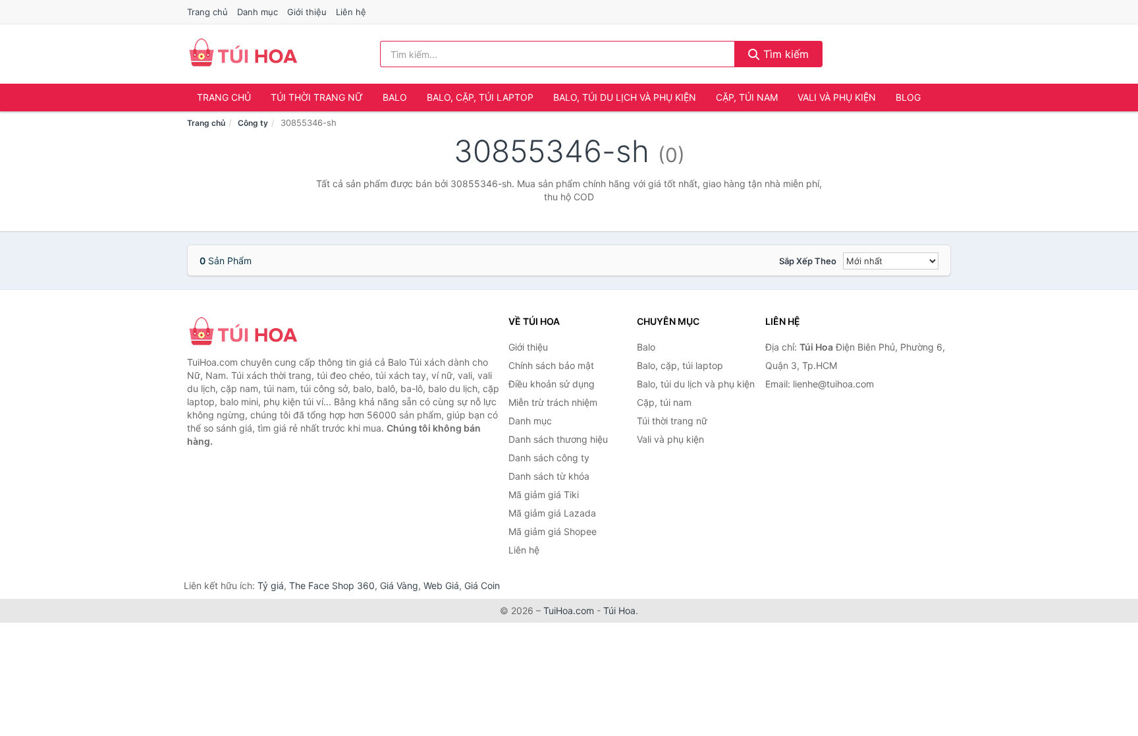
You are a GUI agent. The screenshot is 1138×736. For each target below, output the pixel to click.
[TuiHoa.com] (243, 54)
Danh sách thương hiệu (558, 439)
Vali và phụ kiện (837, 97)
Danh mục (257, 12)
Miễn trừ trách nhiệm (552, 402)
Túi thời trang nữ (317, 97)
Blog (908, 97)
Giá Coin (482, 585)
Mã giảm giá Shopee (552, 531)
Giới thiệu (307, 12)
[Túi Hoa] (253, 332)
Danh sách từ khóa (548, 476)
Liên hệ (351, 12)
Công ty (253, 123)
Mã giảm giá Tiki (543, 494)
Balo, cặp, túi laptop (480, 97)
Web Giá (441, 585)
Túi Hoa (619, 610)
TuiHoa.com (568, 610)
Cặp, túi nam (747, 97)
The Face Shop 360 (332, 585)
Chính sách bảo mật (551, 365)
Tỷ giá (270, 585)
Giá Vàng (399, 585)
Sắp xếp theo (807, 261)
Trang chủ (207, 12)
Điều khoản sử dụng (551, 383)
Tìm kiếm (784, 54)
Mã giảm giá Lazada (552, 513)
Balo (395, 97)
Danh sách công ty (548, 457)
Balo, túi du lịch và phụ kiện (624, 97)
